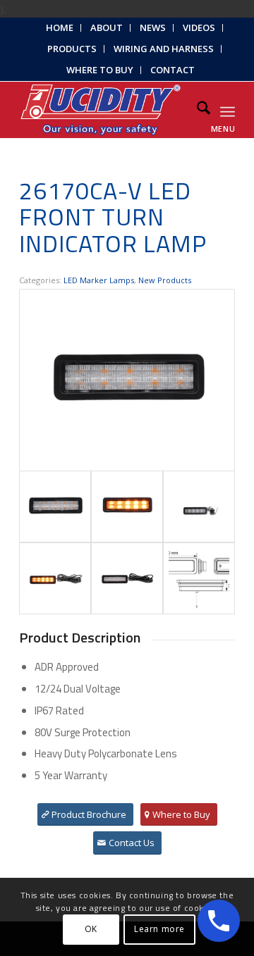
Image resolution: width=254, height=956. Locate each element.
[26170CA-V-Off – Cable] (127, 578)
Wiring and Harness (164, 48)
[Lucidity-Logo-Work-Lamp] (105, 110)
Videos (199, 27)
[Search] (196, 110)
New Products (164, 280)
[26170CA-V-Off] (127, 380)
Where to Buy (99, 69)
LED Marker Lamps (99, 280)
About (106, 27)
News (153, 27)
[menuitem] (60, 28)
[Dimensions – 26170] (199, 578)
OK (91, 929)
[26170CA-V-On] (127, 506)
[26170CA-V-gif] (199, 506)
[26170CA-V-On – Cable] (55, 578)
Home (59, 27)
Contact (172, 69)
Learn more (159, 929)
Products (72, 48)
